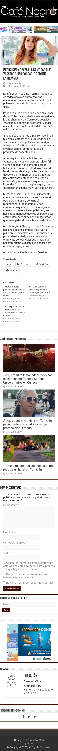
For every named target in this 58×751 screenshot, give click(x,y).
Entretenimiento (14, 86)
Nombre (9, 532)
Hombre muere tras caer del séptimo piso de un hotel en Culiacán (28, 467)
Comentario (11, 505)
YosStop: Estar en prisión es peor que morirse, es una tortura (39, 290)
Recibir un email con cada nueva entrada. (30, 582)
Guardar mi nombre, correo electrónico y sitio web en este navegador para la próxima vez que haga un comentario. (29, 566)
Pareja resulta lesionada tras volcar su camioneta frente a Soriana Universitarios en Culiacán (27, 378)
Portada (27, 86)
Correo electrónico (15, 542)
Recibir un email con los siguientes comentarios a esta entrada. (25, 576)
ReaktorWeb (36, 740)
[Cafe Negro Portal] (29, 11)
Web (6, 552)
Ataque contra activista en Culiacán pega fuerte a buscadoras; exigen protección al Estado (27, 424)
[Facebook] (23, 716)
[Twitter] (28, 716)
